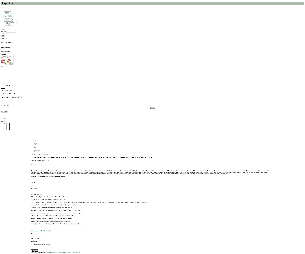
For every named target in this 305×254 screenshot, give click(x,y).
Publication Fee (8, 18)
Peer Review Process (9, 14)
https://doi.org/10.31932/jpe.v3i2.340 (43, 230)
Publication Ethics (8, 19)
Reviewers (6, 12)
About (35, 140)
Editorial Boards (37, 150)
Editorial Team (7, 11)
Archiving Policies (8, 24)
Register (35, 143)
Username (3, 29)
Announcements (37, 148)
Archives (35, 147)
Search (35, 144)
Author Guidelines (8, 16)
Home (35, 138)
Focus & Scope (8, 15)
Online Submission (8, 21)
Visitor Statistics (8, 25)
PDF (32, 185)
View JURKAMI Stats (6, 90)
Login (35, 141)
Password (3, 31)
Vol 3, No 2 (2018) (40, 154)
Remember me (6, 33)
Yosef (47, 154)
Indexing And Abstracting (10, 22)
